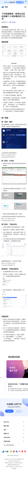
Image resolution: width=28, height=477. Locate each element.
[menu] (14, 433)
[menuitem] (14, 422)
